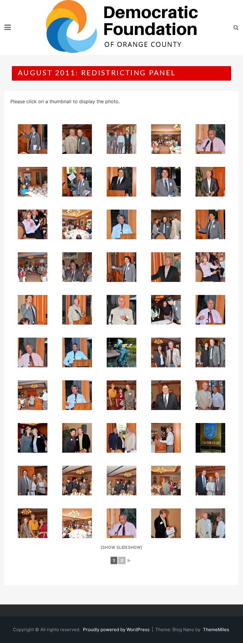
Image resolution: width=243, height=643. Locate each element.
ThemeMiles (216, 629)
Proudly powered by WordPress (117, 629)
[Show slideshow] (122, 547)
